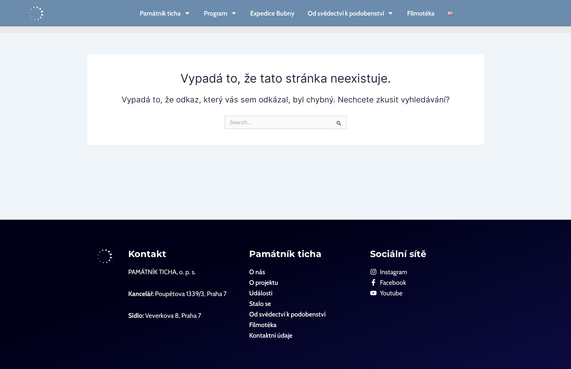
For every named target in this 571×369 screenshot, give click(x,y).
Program (215, 13)
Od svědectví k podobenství (346, 13)
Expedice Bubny (272, 13)
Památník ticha (160, 13)
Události (260, 293)
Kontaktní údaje (270, 335)
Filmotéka (421, 13)
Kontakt (147, 253)
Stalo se (260, 304)
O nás (257, 272)
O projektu (263, 282)
